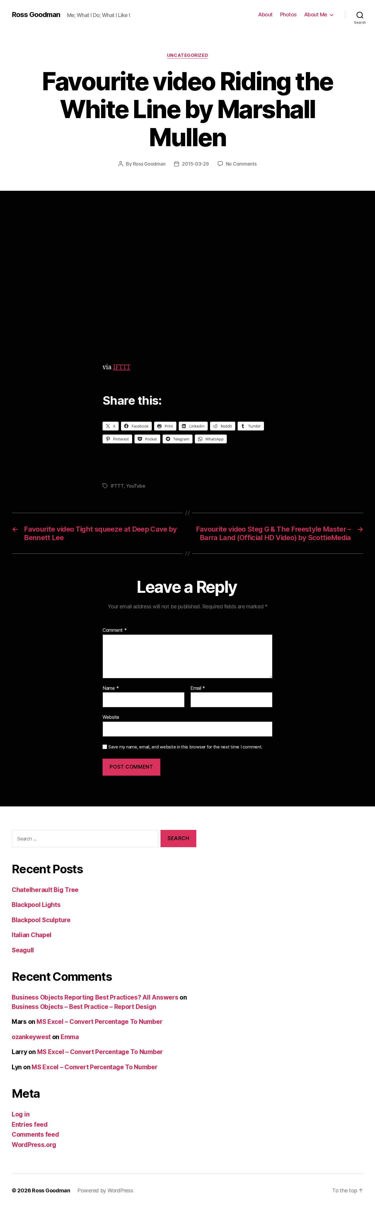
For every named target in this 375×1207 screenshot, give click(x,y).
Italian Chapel (32, 935)
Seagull (23, 950)
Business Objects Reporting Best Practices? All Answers (95, 997)
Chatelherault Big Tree (45, 889)
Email (197, 688)
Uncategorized (187, 55)
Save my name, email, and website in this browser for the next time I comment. (185, 747)
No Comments (241, 164)
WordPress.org (34, 1144)
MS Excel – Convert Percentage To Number (99, 1021)
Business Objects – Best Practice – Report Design (84, 1006)
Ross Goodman (36, 14)
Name (111, 688)
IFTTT (121, 367)
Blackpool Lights (36, 904)
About (265, 14)
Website (111, 717)
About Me (315, 14)
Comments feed (35, 1134)
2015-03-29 (195, 164)
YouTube (135, 486)
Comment (115, 630)
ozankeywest (31, 1037)
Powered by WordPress (105, 1190)
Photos (288, 14)
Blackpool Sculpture (41, 920)
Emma (70, 1037)
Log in (20, 1114)
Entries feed (30, 1124)
